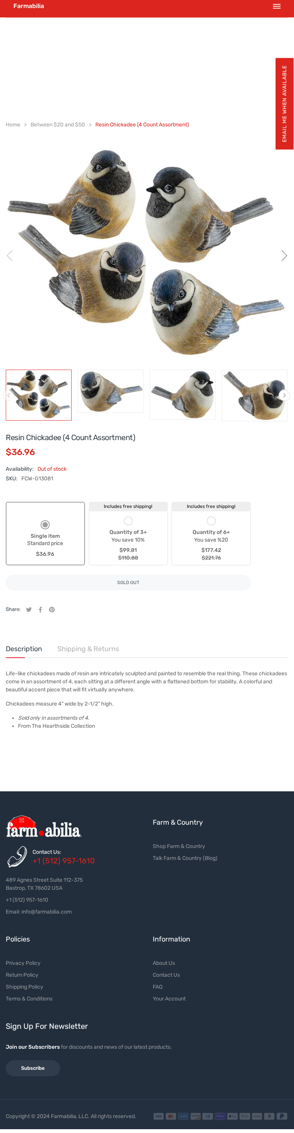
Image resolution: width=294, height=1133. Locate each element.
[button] (284, 103)
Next (284, 395)
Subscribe (33, 1068)
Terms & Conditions (29, 998)
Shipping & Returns (88, 649)
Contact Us (166, 975)
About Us (164, 963)
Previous (8, 395)
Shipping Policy (24, 987)
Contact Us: (47, 852)
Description (24, 649)
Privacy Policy (23, 963)
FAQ (157, 987)
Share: (13, 609)
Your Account (169, 998)
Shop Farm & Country (179, 846)
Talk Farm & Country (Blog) (185, 858)
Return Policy (22, 975)
